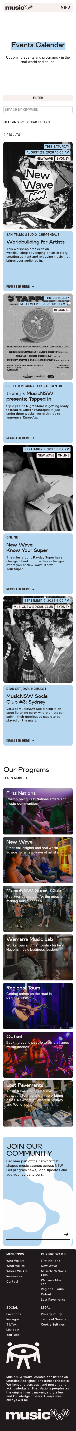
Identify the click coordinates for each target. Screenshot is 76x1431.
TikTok (11, 1324)
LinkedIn (12, 1330)
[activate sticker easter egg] (23, 1355)
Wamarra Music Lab (52, 1282)
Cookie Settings (53, 1324)
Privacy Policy (51, 1314)
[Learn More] (15, 778)
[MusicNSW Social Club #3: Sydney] (38, 639)
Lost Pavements (53, 1299)
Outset (46, 1294)
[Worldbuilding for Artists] (38, 185)
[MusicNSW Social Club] (33, 606)
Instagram (13, 1319)
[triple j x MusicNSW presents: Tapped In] (38, 336)
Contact (12, 1281)
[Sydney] (63, 158)
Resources (14, 1276)
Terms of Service (53, 1319)
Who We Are (15, 1261)
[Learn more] (38, 811)
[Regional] (62, 310)
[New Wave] (44, 158)
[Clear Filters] (38, 122)
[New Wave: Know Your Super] (38, 488)
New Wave (49, 1266)
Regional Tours (52, 1289)
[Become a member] (66, 1234)
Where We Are (17, 1271)
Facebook (13, 1314)
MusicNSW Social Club (54, 1273)
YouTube (13, 1335)
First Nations (50, 1261)
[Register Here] (20, 286)
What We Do (15, 1266)
